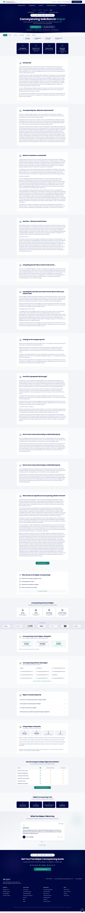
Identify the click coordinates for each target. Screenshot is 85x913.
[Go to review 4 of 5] (43, 843)
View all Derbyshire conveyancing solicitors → (42, 681)
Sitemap (65, 895)
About (5, 35)
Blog (24, 901)
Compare (28, 35)
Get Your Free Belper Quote (42, 787)
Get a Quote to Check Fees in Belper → (32, 750)
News (24, 903)
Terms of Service (67, 893)
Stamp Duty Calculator (27, 897)
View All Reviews (42, 846)
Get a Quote (25, 891)
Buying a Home (6, 891)
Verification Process (47, 897)
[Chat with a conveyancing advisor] (82, 910)
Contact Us (59, 1)
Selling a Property (6, 893)
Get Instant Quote (77, 1)
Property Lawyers (46, 903)
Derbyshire (46, 10)
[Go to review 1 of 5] (40, 843)
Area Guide (21, 35)
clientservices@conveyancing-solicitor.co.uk (64, 880)
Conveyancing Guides (47, 891)
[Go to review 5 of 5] (44, 843)
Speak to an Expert (49, 27)
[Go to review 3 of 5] (42, 843)
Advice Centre (46, 895)
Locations (40, 10)
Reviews (34, 35)
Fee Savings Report (27, 895)
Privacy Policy (66, 891)
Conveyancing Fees (27, 893)
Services (15, 35)
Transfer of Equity (6, 897)
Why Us (10, 35)
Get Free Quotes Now (41, 871)
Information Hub (46, 893)
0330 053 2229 (67, 1)
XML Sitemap (66, 897)
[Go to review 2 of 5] (41, 843)
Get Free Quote (35, 27)
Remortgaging (6, 895)
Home (35, 10)
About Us (54, 1)
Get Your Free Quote (42, 563)
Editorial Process (46, 899)
